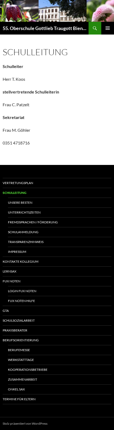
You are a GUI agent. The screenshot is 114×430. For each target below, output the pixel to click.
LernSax (9, 271)
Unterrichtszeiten (24, 212)
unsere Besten (20, 203)
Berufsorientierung (21, 340)
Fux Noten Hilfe (21, 301)
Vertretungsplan (18, 183)
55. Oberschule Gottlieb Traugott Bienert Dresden (46, 28)
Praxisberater (15, 330)
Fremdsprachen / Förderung (33, 222)
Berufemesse (19, 350)
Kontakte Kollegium (20, 261)
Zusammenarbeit (22, 379)
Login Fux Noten (22, 291)
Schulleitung (15, 193)
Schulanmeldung (23, 232)
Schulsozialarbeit (19, 320)
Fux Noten (11, 281)
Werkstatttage (21, 360)
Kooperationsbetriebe (27, 370)
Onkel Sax (16, 389)
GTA (6, 311)
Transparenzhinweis (25, 242)
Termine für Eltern (19, 399)
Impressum (17, 252)
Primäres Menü (107, 28)
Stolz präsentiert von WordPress (25, 423)
